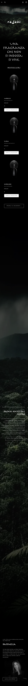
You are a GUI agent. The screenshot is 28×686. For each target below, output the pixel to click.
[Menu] (1, 2)
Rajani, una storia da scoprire (15, 438)
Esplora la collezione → (14, 205)
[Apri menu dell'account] (23, 2)
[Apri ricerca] (5, 2)
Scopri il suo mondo (10, 679)
